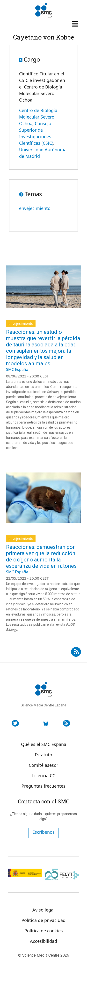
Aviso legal (43, 910)
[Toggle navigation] (76, 24)
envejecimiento (35, 208)
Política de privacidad (43, 920)
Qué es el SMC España (43, 744)
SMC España (17, 369)
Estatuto (43, 755)
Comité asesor (43, 765)
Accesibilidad (43, 941)
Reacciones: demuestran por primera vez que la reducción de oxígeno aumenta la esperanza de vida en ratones (41, 556)
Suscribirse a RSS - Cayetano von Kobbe (76, 650)
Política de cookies (43, 931)
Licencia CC (43, 775)
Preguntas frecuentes (43, 786)
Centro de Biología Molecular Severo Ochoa (38, 116)
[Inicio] (43, 10)
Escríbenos (43, 832)
